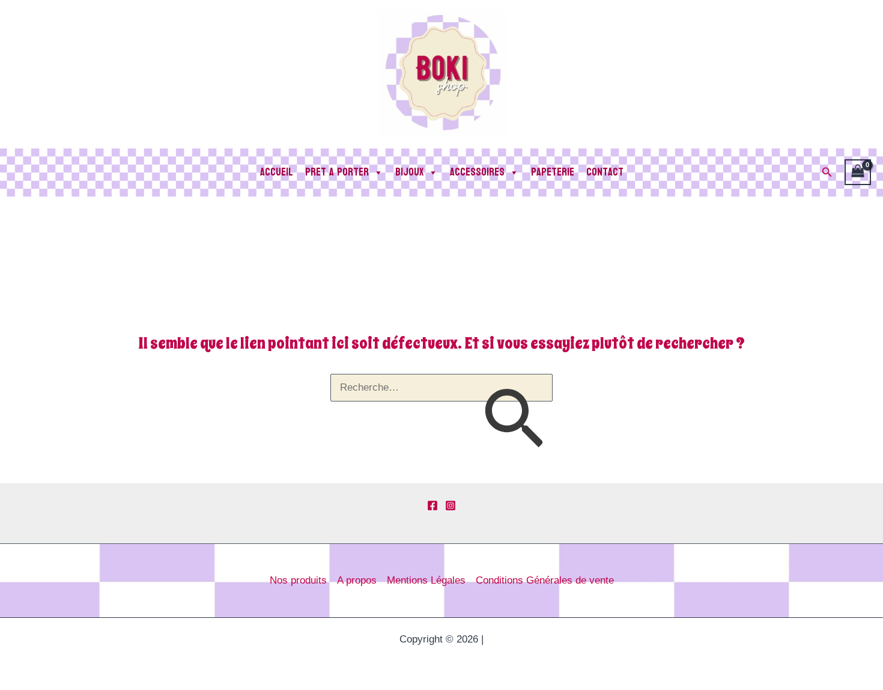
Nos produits (298, 580)
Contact (605, 172)
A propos (357, 580)
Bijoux (409, 172)
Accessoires (477, 172)
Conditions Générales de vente (545, 580)
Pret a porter (337, 172)
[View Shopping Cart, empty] (858, 172)
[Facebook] (432, 505)
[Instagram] (450, 505)
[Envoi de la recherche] (513, 422)
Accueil (276, 172)
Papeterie (552, 172)
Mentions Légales (426, 580)
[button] (827, 172)
